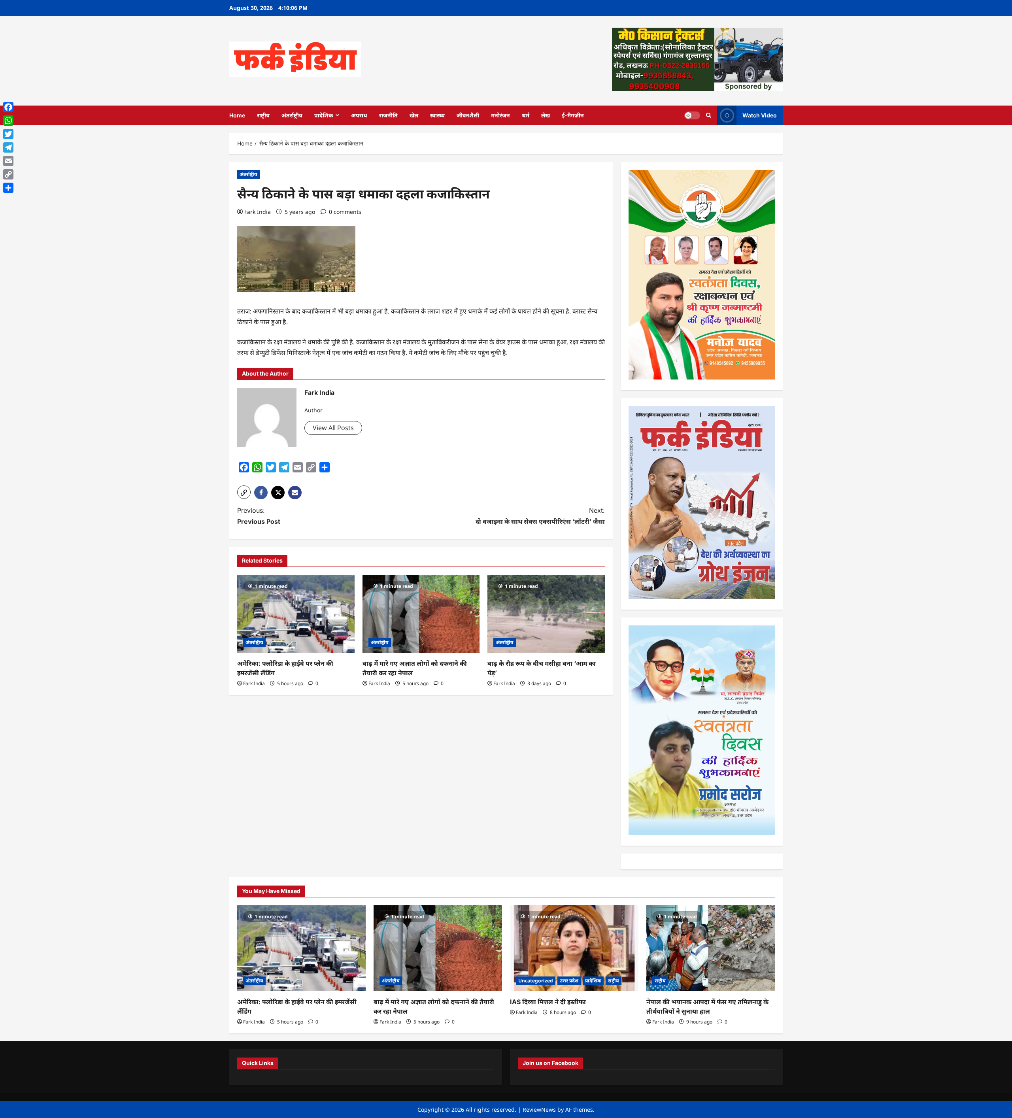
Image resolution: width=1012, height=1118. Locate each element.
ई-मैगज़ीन (573, 115)
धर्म (525, 115)
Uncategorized (535, 980)
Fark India (257, 211)
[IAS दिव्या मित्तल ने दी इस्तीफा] (574, 948)
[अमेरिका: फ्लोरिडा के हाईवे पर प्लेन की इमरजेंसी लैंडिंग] (296, 614)
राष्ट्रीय (263, 115)
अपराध (359, 115)
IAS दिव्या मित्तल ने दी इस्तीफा (548, 1002)
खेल (414, 115)
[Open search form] (708, 115)
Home (237, 115)
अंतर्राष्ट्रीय (291, 115)
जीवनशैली (468, 115)
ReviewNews (539, 1109)
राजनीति (388, 115)
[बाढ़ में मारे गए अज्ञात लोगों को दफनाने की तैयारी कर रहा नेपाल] (421, 614)
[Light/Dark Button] (692, 115)
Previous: (258, 515)
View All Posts (333, 427)
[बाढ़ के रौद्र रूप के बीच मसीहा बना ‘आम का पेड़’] (546, 614)
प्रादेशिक (323, 115)
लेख (545, 115)
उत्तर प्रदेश (569, 980)
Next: (540, 515)
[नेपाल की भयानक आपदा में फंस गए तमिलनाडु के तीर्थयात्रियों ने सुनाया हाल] (710, 948)
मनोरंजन (500, 115)
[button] (244, 492)
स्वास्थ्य (437, 115)
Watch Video (759, 114)
